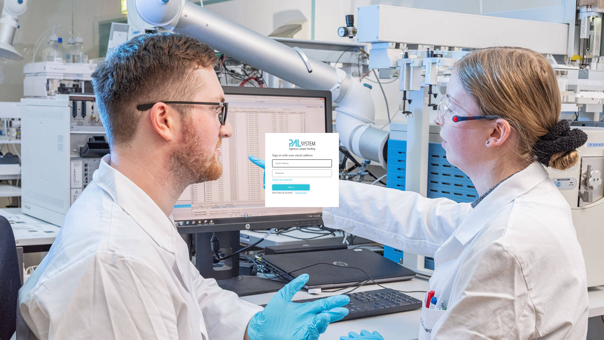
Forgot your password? (282, 179)
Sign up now (301, 193)
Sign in (291, 187)
